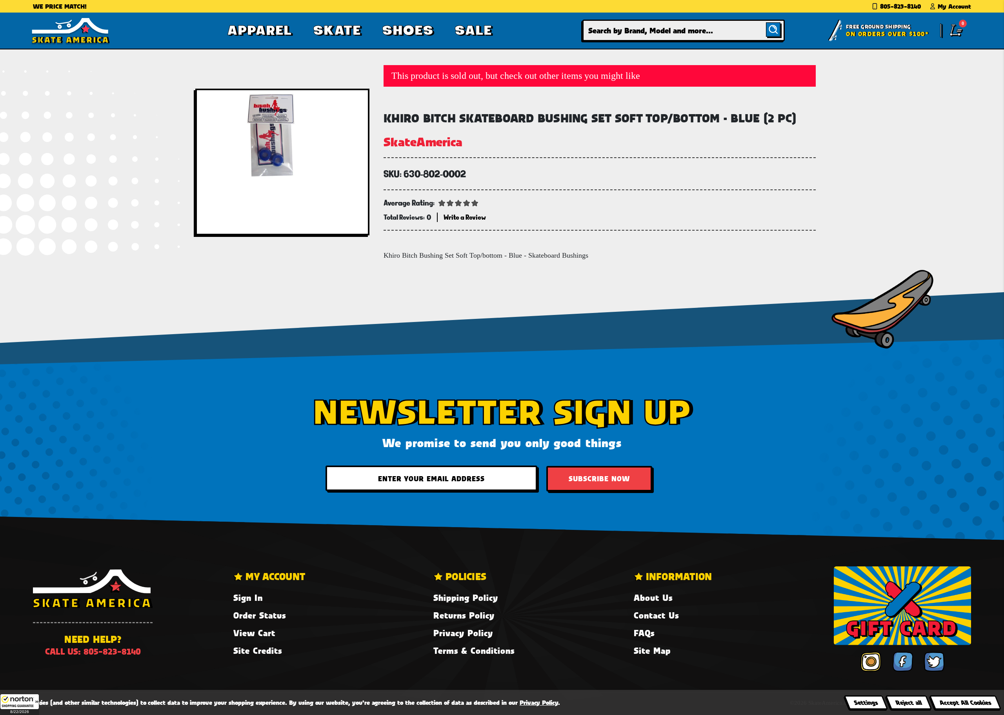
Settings (865, 702)
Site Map (652, 650)
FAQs (644, 633)
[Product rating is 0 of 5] (458, 202)
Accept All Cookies (965, 702)
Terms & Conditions (474, 650)
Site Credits (257, 650)
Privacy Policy (463, 633)
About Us (653, 597)
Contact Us (656, 615)
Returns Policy (464, 615)
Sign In (248, 597)
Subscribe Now (599, 478)
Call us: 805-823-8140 (93, 651)
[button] (19, 704)
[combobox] (683, 30)
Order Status (259, 615)
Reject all (908, 702)
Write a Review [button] (465, 217)
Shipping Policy (465, 597)
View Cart (254, 633)
